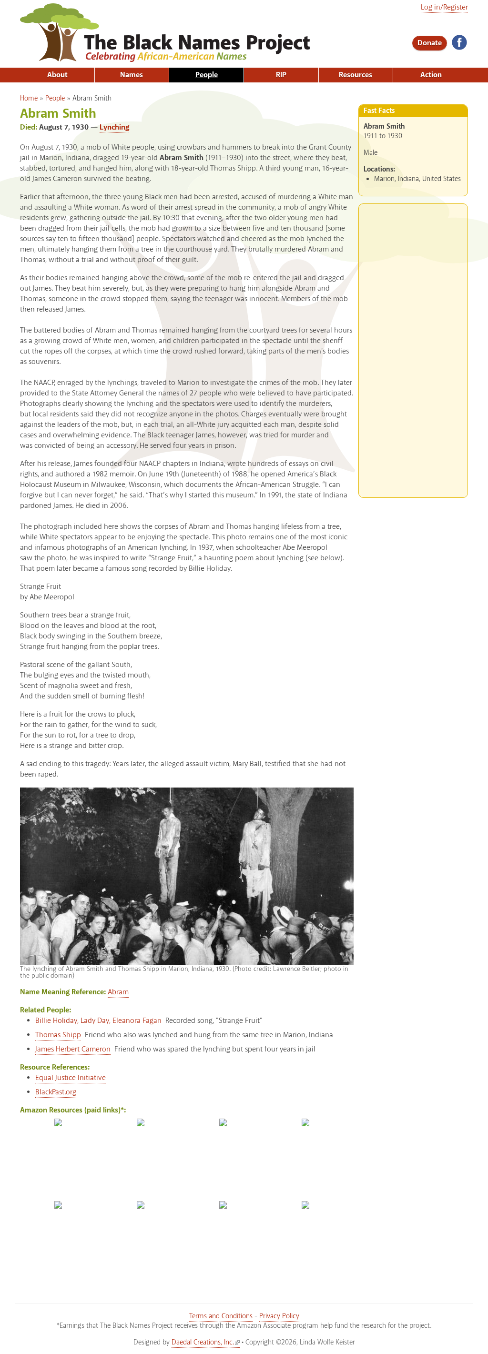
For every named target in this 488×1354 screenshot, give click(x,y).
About (57, 75)
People (206, 75)
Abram (118, 992)
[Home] (165, 57)
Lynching (114, 127)
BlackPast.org (55, 1092)
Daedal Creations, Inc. (203, 1342)
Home (29, 98)
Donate (429, 43)
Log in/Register (444, 7)
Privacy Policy (279, 1316)
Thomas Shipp (58, 1035)
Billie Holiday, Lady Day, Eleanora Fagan (98, 1021)
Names (131, 75)
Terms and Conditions (221, 1316)
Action (431, 75)
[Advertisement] (413, 347)
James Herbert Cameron (73, 1049)
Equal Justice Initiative (70, 1078)
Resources (355, 75)
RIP (281, 75)
